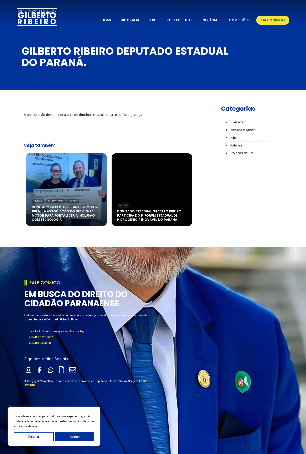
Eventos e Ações (55, 201)
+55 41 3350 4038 (40, 343)
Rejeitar (33, 437)
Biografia (130, 20)
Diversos (38, 201)
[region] (54, 426)
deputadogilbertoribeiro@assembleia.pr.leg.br (58, 331)
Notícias (211, 20)
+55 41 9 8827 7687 (41, 337)
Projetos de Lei (179, 20)
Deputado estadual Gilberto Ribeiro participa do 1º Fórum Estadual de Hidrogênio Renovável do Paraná (149, 215)
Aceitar (75, 437)
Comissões (239, 20)
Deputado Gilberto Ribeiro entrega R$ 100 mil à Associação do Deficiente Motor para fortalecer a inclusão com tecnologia (66, 213)
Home (107, 20)
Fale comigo (273, 20)
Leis (152, 20)
